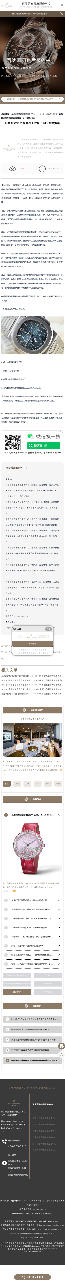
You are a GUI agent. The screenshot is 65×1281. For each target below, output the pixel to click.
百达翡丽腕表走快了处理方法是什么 (17, 676)
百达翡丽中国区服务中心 (43, 1104)
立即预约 (32, 644)
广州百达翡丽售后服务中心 (17, 548)
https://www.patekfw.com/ (32, 1238)
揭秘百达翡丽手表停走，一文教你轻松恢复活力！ (33, 955)
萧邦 (48, 975)
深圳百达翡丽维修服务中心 (44, 1144)
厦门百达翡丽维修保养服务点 (22, 414)
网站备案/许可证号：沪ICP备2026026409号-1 (32, 1213)
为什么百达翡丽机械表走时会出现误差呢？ (30, 900)
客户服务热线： (33, 1209)
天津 (48, 784)
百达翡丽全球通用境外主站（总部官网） (19, 1225)
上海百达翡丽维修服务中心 (44, 1124)
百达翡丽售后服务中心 (36, 3)
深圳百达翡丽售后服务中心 (17, 565)
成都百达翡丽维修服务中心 (44, 1150)
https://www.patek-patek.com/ (50, 1225)
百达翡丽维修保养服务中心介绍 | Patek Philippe (33, 815)
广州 (27, 784)
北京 (7, 784)
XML (32, 1218)
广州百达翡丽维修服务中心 (44, 1137)
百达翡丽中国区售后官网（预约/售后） (37, 1233)
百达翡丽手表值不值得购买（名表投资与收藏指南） (34, 937)
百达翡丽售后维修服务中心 (23, 114)
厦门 (55, 114)
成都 (58, 784)
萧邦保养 (17, 992)
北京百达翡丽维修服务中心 (44, 1118)
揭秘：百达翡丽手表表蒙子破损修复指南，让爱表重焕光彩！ (38, 964)
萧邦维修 (48, 984)
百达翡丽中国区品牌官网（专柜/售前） (20, 1229)
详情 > (15, 891)
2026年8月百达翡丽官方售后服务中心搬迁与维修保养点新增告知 (29, 680)
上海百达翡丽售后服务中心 (17, 519)
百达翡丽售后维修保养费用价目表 (17, 975)
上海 (17, 784)
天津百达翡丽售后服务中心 (17, 582)
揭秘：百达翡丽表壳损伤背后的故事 (27, 946)
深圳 (38, 784)
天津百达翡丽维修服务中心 (44, 1131)
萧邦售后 (48, 992)
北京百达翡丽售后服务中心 (17, 485)
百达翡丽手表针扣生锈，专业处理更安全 (29, 928)
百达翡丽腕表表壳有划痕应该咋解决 (17, 694)
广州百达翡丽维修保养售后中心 (17, 984)
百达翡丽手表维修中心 (13, 185)
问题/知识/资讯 (44, 114)
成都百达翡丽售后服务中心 (17, 599)
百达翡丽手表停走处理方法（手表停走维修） (31, 909)
